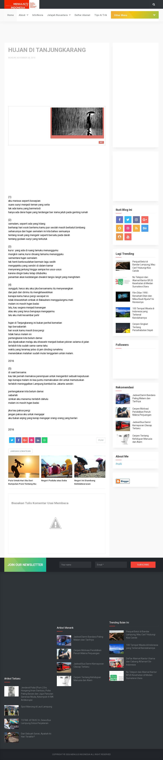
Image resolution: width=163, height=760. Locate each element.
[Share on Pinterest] (31, 440)
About (22, 15)
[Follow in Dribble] (127, 228)
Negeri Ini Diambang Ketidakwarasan (84, 482)
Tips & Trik (100, 15)
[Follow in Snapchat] (119, 228)
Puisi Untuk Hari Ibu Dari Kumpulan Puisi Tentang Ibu (22, 482)
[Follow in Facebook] (119, 219)
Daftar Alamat (82, 15)
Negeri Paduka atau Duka (54, 480)
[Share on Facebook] (18, 440)
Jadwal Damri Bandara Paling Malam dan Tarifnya (143, 398)
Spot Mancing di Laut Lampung (36, 706)
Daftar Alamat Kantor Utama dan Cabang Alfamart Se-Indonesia (140, 661)
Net (101, 142)
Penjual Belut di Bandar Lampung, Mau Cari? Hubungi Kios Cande (140, 634)
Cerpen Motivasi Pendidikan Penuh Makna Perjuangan (141, 411)
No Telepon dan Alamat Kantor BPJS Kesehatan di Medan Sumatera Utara (141, 675)
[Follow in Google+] (144, 219)
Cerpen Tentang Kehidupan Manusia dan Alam (142, 438)
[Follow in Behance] (144, 228)
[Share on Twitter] (12, 440)
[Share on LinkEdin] (38, 440)
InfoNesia (37, 15)
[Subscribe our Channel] (127, 236)
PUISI (101, 440)
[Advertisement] (81, 32)
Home (10, 15)
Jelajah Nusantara (57, 15)
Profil (119, 464)
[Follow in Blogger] (119, 236)
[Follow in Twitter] (127, 219)
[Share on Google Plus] (25, 440)
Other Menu (120, 15)
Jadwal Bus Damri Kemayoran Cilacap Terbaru (142, 425)
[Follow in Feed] (136, 228)
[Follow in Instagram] (136, 219)
